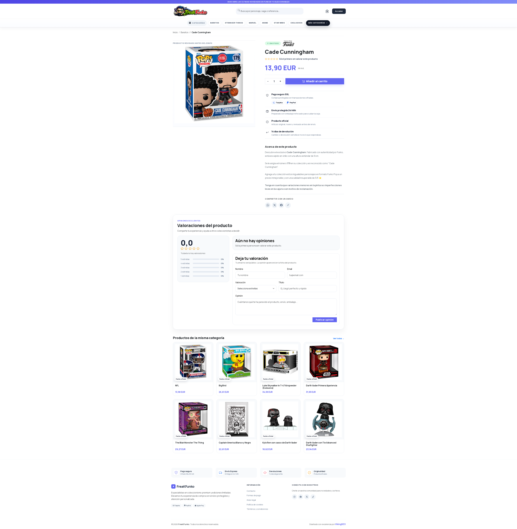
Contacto (251, 491)
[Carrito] (327, 11)
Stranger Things (234, 23)
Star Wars (279, 23)
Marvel (252, 23)
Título (281, 282)
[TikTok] (313, 496)
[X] (306, 496)
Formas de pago (254, 495)
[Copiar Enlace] (288, 205)
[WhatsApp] (268, 205)
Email (289, 268)
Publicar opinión (325, 319)
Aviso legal (251, 500)
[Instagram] (294, 496)
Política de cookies (255, 504)
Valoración (240, 282)
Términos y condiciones (257, 509)
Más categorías (316, 23)
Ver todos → (338, 338)
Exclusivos (296, 23)
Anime (265, 23)
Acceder (339, 11)
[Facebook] (281, 205)
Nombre (239, 268)
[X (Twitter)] (274, 205)
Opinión (239, 295)
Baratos (214, 23)
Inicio (175, 32)
